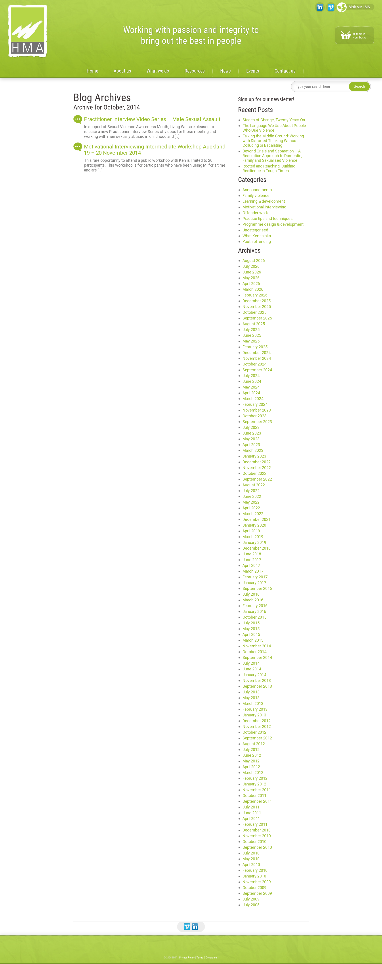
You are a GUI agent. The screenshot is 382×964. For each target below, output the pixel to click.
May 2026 (251, 277)
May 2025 (251, 341)
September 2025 (257, 318)
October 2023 (254, 416)
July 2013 (251, 692)
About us (122, 71)
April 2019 (251, 531)
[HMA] (28, 31)
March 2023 (253, 450)
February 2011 (255, 824)
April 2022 (251, 508)
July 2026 (251, 266)
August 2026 (254, 260)
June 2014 (252, 669)
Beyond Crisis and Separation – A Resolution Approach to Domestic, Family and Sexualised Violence (272, 156)
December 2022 (257, 462)
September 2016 (257, 588)
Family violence (256, 195)
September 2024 (257, 370)
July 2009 (251, 899)
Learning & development (264, 201)
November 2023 (257, 410)
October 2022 (254, 473)
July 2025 (251, 329)
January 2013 (254, 715)
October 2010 (254, 841)
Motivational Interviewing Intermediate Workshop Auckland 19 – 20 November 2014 (154, 150)
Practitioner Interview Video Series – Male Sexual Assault (152, 119)
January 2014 (254, 674)
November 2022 (257, 467)
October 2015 (254, 617)
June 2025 (252, 335)
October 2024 (254, 364)
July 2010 (251, 853)
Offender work (255, 212)
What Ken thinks (257, 235)
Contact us (285, 71)
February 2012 (255, 778)
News (225, 71)
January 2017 (254, 582)
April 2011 (251, 818)
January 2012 (254, 784)
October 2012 (254, 732)
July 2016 (251, 594)
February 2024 (255, 404)
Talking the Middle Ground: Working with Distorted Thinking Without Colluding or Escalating (273, 141)
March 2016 (253, 600)
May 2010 (251, 858)
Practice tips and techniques (268, 218)
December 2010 (257, 830)
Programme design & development (273, 224)
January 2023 (254, 456)
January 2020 (254, 525)
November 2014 (257, 646)
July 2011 (251, 807)
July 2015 (251, 623)
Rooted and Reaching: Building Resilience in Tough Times (269, 168)
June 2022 (252, 496)
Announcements (257, 189)
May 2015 (251, 628)
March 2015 (253, 640)
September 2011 (257, 801)
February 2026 (255, 295)
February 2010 (255, 870)
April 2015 (251, 634)
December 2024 (257, 352)
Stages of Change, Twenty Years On (274, 119)
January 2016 (254, 611)
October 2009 (254, 887)
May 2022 (251, 502)
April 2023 (251, 444)
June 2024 (252, 381)
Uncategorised (255, 230)
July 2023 (251, 427)
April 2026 (251, 283)
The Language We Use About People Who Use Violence (274, 128)
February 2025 (255, 346)
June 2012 (252, 755)
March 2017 (253, 571)
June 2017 (252, 559)
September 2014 (257, 657)
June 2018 (252, 554)
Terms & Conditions (207, 957)
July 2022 (251, 490)
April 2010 (251, 864)
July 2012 (251, 749)
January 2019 (254, 542)
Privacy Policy (187, 957)
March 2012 (253, 772)
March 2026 (253, 289)
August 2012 (254, 743)
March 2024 (253, 398)
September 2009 (257, 893)
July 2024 (251, 375)
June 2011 (252, 812)
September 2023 (257, 421)
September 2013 (257, 686)
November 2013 (257, 680)
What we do (158, 71)
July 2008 (251, 904)
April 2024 (251, 393)
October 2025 (254, 312)
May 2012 (251, 761)
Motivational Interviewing (264, 207)
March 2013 (253, 703)
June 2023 (252, 433)
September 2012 (257, 738)
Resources (195, 71)
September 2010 (257, 847)
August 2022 (254, 485)
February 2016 (255, 605)
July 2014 (251, 663)
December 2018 (257, 548)
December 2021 (257, 519)
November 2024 (257, 358)
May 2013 (251, 697)
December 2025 (257, 300)
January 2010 (254, 876)
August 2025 (254, 323)
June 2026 (252, 272)
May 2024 (251, 387)
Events (252, 71)
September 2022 (257, 479)
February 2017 (255, 577)
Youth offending (257, 241)
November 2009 (257, 881)
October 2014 (254, 651)
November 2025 (257, 306)
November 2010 (257, 835)
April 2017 (251, 565)
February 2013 (255, 709)
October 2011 (254, 795)
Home (92, 71)
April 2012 (251, 766)
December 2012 (257, 720)
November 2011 (257, 789)
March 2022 (253, 513)
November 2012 (257, 726)
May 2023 (251, 439)
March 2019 (253, 536)
